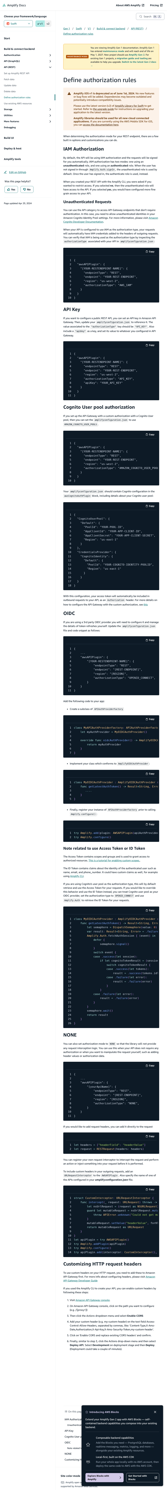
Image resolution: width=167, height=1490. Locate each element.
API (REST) (137, 28)
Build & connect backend (111, 28)
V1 (89, 28)
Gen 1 (66, 28)
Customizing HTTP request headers (102, 1264)
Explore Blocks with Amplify (98, 1477)
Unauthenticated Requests (87, 201)
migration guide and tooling (132, 58)
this (146, 604)
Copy (153, 252)
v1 (41, 23)
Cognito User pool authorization (99, 407)
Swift (14, 23)
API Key (71, 309)
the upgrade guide (103, 109)
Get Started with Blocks (137, 1477)
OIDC (69, 613)
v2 (48, 23)
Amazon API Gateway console (93, 1300)
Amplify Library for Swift (129, 105)
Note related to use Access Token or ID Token (104, 848)
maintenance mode (113, 51)
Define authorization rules (78, 33)
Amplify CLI (77, 876)
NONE (70, 1035)
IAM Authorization (83, 149)
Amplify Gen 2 (136, 54)
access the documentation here (100, 124)
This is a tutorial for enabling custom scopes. (114, 860)
